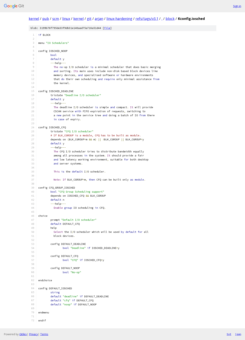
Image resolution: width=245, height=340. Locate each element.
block (170, 18)
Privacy (33, 334)
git (89, 18)
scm (55, 18)
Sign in (237, 6)
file (107, 28)
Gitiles (23, 334)
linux (66, 18)
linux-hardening (119, 18)
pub (45, 18)
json (238, 334)
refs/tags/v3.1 (147, 18)
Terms (44, 334)
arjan (99, 18)
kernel (34, 18)
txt (229, 334)
